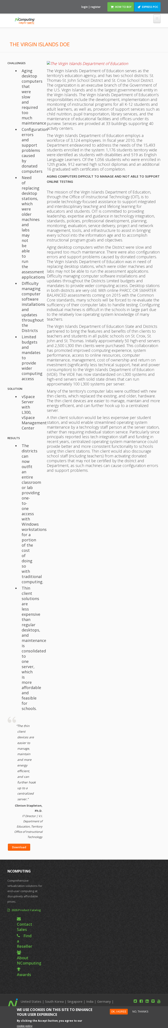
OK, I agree (118, 1011)
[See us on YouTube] (159, 1001)
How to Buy (123, 7)
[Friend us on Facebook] (141, 1001)
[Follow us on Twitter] (135, 1001)
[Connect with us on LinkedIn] (147, 1001)
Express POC (150, 7)
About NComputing (29, 960)
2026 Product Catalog (26, 910)
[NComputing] (25, 22)
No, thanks (140, 1011)
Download (19, 847)
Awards (24, 974)
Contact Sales (24, 927)
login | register (91, 7)
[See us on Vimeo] (153, 1001)
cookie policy (24, 1026)
